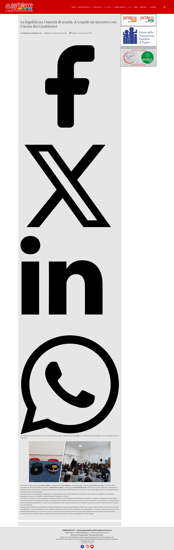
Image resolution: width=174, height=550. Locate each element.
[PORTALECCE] (19, 6)
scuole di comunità (59, 33)
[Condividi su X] (69, 235)
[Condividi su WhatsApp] (69, 433)
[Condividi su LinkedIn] (69, 334)
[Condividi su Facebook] (69, 135)
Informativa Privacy (87, 543)
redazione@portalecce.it (99, 533)
